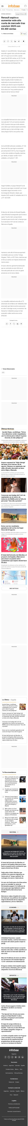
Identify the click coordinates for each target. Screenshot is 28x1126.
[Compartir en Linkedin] (15, 41)
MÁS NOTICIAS (14, 588)
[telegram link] (19, 1057)
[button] (2, 6)
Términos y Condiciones (14, 1104)
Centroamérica (9, 1073)
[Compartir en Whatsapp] (4, 41)
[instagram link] (12, 1057)
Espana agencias (6, 14)
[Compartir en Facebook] (8, 41)
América (5, 1065)
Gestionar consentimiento (14, 1111)
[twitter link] (9, 1057)
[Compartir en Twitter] (11, 41)
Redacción (11, 1082)
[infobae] (14, 6)
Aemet (2, 10)
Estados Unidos (10, 1069)
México (17, 1069)
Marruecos (16, 10)
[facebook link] (5, 1057)
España (23, 1065)
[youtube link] (15, 1057)
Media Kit (16, 1095)
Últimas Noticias (18, 1073)
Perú (21, 1069)
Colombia (17, 1065)
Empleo (17, 1082)
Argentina (11, 1065)
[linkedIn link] (22, 1057)
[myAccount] (25, 6)
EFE (3, 372)
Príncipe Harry (8, 10)
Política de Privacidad (14, 1107)
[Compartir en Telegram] (18, 41)
